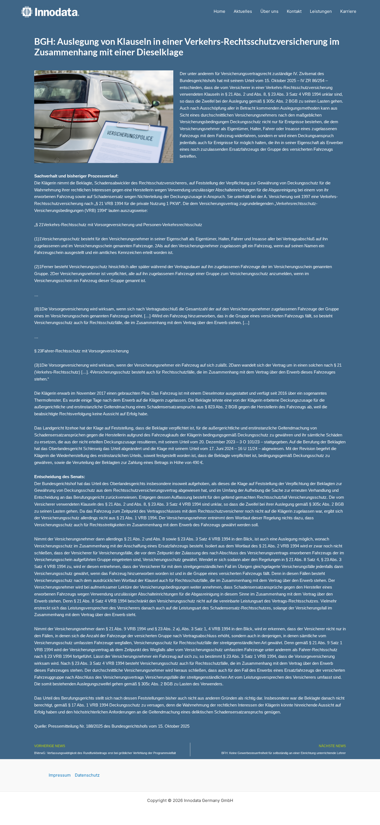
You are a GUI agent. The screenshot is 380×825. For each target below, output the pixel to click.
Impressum (60, 775)
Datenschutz (87, 775)
